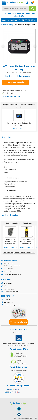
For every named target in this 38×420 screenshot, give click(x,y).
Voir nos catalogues (18, 322)
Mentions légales (9, 289)
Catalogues (7, 299)
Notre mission (8, 283)
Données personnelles (11, 291)
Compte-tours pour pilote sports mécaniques (19, 124)
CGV (5, 286)
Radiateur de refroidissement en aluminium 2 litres (10, 242)
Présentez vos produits (12, 305)
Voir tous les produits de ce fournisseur (19, 252)
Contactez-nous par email (12, 274)
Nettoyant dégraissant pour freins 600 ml (26, 241)
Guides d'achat (8, 302)
